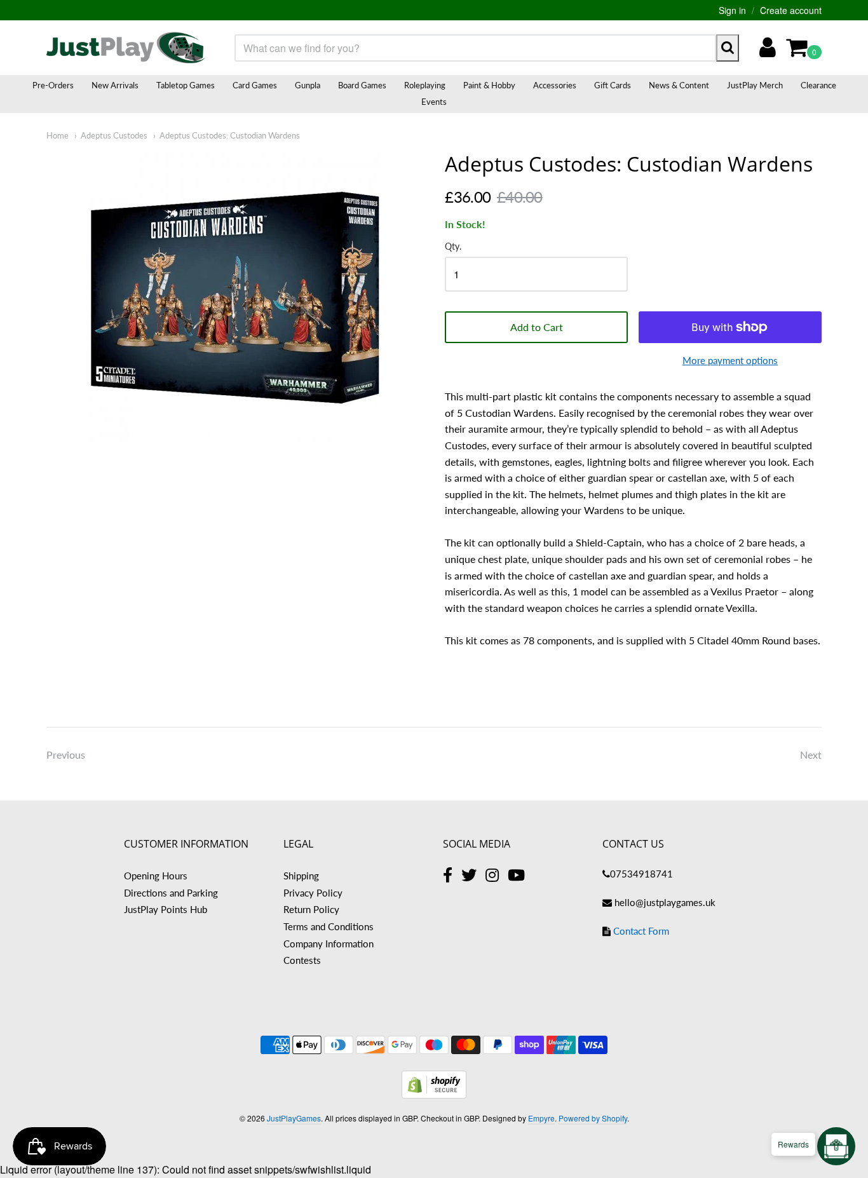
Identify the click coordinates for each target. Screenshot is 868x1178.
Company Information (328, 943)
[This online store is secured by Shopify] (434, 1094)
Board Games (362, 85)
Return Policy (311, 909)
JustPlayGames (294, 1118)
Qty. (453, 246)
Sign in (732, 10)
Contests (302, 960)
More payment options (730, 360)
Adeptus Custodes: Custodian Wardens (229, 135)
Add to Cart (536, 327)
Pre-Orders (53, 85)
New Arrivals (115, 85)
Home (57, 135)
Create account (791, 10)
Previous (65, 754)
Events (434, 102)
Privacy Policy (312, 892)
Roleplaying (424, 85)
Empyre (541, 1118)
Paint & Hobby (489, 85)
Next (811, 754)
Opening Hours (155, 875)
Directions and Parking (171, 892)
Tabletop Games (185, 85)
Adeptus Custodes (114, 135)
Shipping (301, 875)
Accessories (554, 85)
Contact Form (641, 931)
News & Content (679, 85)
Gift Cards (612, 85)
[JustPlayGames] (125, 48)
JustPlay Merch (755, 85)
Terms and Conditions (328, 926)
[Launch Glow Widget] (836, 1146)
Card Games (255, 85)
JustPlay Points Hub (165, 909)
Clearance (818, 85)
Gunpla (307, 85)
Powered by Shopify (593, 1118)
